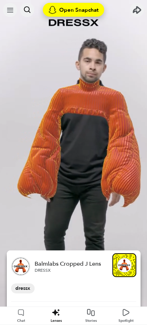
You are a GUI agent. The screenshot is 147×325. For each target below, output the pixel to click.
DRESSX (43, 270)
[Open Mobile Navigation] (10, 10)
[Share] (137, 10)
